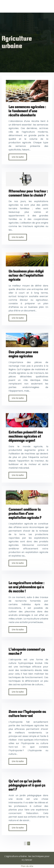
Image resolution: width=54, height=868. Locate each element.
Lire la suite (18, 156)
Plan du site (27, 866)
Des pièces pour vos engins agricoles (23, 354)
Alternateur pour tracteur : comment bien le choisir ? (28, 193)
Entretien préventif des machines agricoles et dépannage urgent (26, 436)
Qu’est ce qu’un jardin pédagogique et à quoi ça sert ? (27, 785)
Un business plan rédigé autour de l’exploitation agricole (26, 275)
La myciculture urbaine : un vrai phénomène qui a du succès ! (26, 587)
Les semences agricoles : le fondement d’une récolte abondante (27, 111)
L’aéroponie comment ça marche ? (27, 651)
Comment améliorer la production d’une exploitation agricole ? (25, 513)
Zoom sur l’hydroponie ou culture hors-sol (27, 713)
